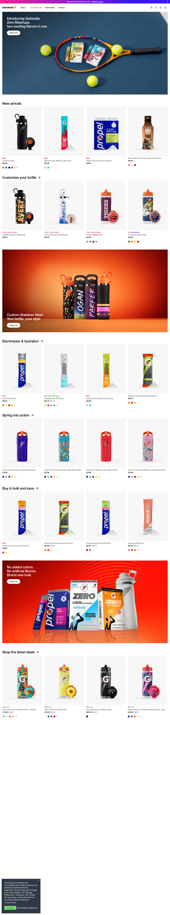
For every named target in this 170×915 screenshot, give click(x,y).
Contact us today (97, 2)
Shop (23, 8)
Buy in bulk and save (18, 488)
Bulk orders (49, 8)
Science (61, 8)
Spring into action (15, 415)
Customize (35, 8)
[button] (27, 908)
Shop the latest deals (18, 652)
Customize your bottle (19, 177)
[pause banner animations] (168, 2)
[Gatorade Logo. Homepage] (9, 7)
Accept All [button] (10, 908)
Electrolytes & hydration (20, 341)
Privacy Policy (10, 903)
